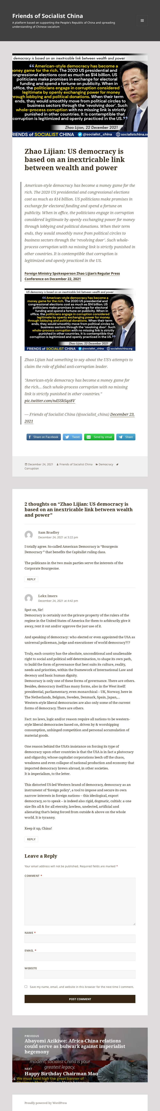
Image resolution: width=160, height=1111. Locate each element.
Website (31, 968)
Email (30, 950)
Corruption (32, 468)
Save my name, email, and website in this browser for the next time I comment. (82, 987)
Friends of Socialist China (47, 16)
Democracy (106, 464)
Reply (31, 579)
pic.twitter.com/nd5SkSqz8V (50, 400)
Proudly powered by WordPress (46, 1103)
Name (30, 933)
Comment (33, 876)
